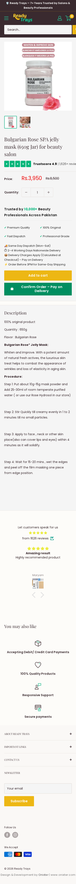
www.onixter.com (63, 875)
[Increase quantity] (48, 192)
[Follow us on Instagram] (15, 835)
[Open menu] (6, 18)
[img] (38, 533)
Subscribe (19, 801)
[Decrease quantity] (26, 192)
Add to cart (38, 275)
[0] (68, 18)
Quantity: (11, 192)
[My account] (60, 18)
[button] (35, 595)
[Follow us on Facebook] (7, 835)
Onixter (43, 875)
